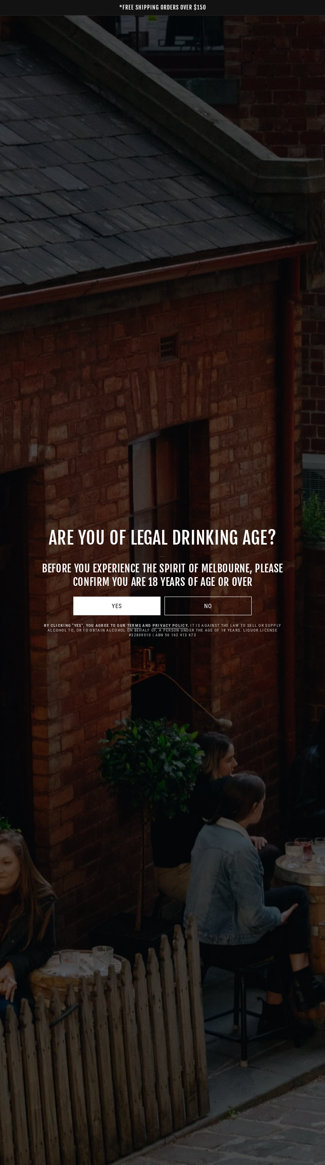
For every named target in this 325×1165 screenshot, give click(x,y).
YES (117, 606)
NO (208, 606)
